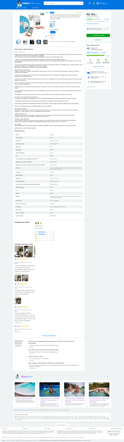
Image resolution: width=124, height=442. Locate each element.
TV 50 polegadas (106, 418)
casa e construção (10, 440)
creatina (16, 417)
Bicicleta (20, 418)
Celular (95, 417)
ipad (63, 418)
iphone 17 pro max (40, 417)
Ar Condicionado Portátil (103, 417)
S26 (31, 416)
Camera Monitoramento (44, 410)
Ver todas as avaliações (49, 335)
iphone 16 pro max (83, 416)
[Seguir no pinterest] (107, 376)
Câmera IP (35, 440)
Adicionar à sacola (99, 35)
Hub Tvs (58, 416)
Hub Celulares (45, 416)
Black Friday (16, 416)
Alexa (100, 418)
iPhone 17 (22, 416)
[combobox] (63, 3)
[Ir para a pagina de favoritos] (89, 3)
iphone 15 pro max (49, 417)
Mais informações (61, 425)
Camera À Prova (54, 410)
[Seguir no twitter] (98, 376)
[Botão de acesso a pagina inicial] (23, 3)
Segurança (18, 440)
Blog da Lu (4, 428)
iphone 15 (63, 416)
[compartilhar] (46, 36)
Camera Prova (67, 410)
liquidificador (58, 418)
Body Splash (25, 418)
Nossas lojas (25, 428)
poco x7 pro (95, 416)
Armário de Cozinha (93, 418)
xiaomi (76, 417)
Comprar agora (98, 39)
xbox (100, 416)
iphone (103, 416)
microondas (28, 417)
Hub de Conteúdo (37, 416)
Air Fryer (76, 416)
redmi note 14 (34, 418)
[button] (81, 3)
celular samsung (57, 417)
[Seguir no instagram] (104, 376)
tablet (15, 418)
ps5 (72, 416)
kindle (33, 417)
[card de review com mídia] (19, 251)
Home (3, 440)
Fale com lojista (93, 52)
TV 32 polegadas (18, 419)
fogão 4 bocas (85, 418)
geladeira (90, 416)
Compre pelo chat (114, 431)
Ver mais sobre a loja (98, 66)
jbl (29, 418)
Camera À (60, 410)
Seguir (104, 52)
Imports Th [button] (59, 41)
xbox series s (71, 417)
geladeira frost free (76, 418)
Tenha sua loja (47, 428)
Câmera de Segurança (27, 440)
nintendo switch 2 (88, 417)
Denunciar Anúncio (91, 86)
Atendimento (35, 7)
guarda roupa (68, 418)
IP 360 (51, 134)
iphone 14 (68, 416)
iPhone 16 (27, 416)
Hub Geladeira (52, 416)
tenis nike (40, 418)
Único (52, 37)
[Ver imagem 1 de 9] (32, 24)
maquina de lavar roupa (48, 418)
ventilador (81, 417)
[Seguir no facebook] (101, 376)
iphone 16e (64, 417)
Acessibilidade (91, 428)
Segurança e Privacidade (116, 428)
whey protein (22, 417)
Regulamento (69, 428)
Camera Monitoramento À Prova (30, 410)
